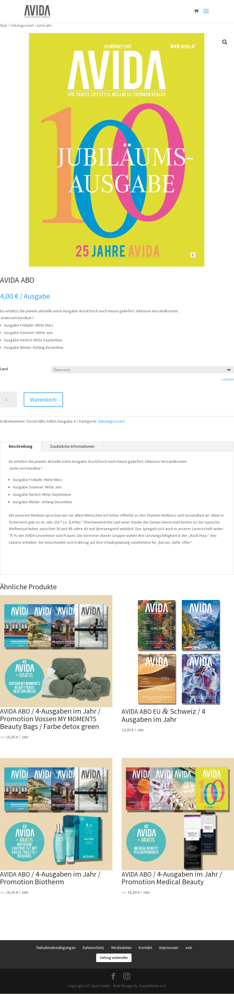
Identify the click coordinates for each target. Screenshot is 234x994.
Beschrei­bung (21, 446)
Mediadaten (121, 947)
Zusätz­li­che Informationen (72, 446)
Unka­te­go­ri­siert (22, 25)
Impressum (168, 947)
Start (3, 25)
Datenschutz (93, 947)
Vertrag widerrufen (114, 957)
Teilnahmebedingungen (56, 947)
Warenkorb (43, 399)
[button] (225, 42)
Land (4, 368)
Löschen (227, 379)
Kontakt (145, 947)
